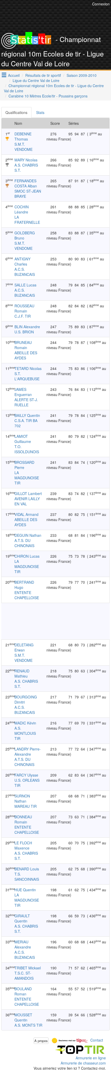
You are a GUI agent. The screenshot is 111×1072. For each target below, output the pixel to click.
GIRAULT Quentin (22, 918)
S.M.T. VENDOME (23, 147)
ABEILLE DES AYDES (25, 355)
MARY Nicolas (25, 159)
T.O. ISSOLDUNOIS (26, 449)
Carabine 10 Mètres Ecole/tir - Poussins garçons (48, 95)
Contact (96, 1040)
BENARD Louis (26, 868)
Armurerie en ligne (91, 1057)
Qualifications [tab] (16, 112)
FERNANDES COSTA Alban (25, 183)
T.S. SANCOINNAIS (26, 876)
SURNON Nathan (22, 798)
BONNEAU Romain (23, 819)
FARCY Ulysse (26, 775)
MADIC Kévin (25, 722)
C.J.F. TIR (22, 316)
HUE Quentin (25, 889)
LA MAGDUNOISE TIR (26, 477)
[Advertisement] (55, 621)
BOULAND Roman (23, 991)
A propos (41, 1040)
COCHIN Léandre (21, 209)
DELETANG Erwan (24, 647)
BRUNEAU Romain (23, 345)
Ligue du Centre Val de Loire (36, 80)
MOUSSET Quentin (23, 1017)
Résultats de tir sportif (43, 75)
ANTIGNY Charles (22, 261)
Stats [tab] (40, 112)
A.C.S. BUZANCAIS (24, 272)
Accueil (14, 75)
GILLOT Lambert (28, 493)
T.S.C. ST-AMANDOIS (24, 975)
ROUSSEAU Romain (24, 308)
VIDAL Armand (26, 514)
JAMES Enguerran (23, 392)
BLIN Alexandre (27, 326)
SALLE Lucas (25, 284)
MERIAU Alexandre (22, 944)
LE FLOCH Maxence (23, 845)
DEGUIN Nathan (27, 535)
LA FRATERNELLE (27, 220)
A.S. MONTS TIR (28, 1025)
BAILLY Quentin (27, 415)
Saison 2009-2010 (82, 75)
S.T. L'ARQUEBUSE (26, 376)
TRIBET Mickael (27, 967)
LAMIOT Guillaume (22, 439)
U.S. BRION (24, 331)
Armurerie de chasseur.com (83, 1063)
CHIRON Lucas (26, 556)
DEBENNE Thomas (22, 136)
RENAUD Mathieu (21, 673)
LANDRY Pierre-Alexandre (27, 751)
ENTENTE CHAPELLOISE (26, 595)
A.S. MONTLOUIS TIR (25, 733)
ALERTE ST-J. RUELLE (26, 402)
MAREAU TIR (25, 806)
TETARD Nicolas (28, 368)
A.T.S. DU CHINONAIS (24, 543)
